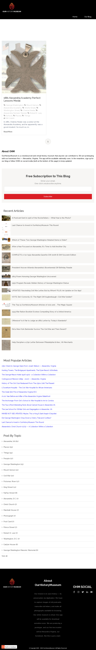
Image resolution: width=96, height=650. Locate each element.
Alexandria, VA (11, 441)
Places (18, 116)
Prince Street (10, 527)
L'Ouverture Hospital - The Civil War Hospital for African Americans (27, 388)
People (8, 458)
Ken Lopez (9, 118)
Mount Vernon (33, 105)
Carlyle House (11, 544)
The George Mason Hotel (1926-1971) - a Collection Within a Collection (29, 375)
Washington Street (12, 110)
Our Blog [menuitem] (87, 17)
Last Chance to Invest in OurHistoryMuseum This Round (23, 422)
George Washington (14, 105)
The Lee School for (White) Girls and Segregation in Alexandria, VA (27, 409)
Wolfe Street (30, 108)
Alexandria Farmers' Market (15, 113)
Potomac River (11, 481)
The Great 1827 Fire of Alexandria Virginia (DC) (19, 392)
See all (4, 556)
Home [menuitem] (75, 17)
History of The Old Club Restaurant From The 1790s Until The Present (28, 383)
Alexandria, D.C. (11, 499)
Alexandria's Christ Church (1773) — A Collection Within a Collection (27, 427)
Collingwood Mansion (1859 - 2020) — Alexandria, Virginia (24, 379)
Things (27, 116)
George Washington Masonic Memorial (21, 550)
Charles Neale (29, 110)
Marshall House (11, 510)
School (9, 116)
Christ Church (10, 504)
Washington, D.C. (12, 539)
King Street (10, 487)
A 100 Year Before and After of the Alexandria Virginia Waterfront (26, 396)
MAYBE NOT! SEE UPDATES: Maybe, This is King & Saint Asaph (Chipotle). (29, 414)
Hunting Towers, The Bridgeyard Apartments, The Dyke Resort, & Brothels (30, 370)
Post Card (9, 522)
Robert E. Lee (35, 113)
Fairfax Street (10, 493)
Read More (8, 132)
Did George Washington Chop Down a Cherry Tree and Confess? (26, 418)
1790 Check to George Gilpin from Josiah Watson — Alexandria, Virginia (29, 366)
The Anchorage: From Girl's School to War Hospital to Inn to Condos (28, 401)
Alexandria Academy (13, 108)
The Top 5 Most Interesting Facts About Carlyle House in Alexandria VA (28, 405)
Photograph (10, 516)
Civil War (9, 476)
